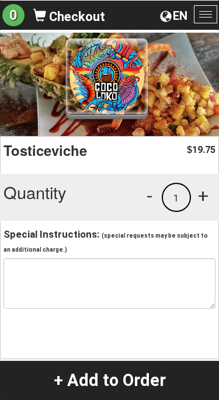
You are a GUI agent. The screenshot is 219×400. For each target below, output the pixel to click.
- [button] (149, 196)
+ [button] (203, 196)
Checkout (75, 16)
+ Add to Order (110, 380)
